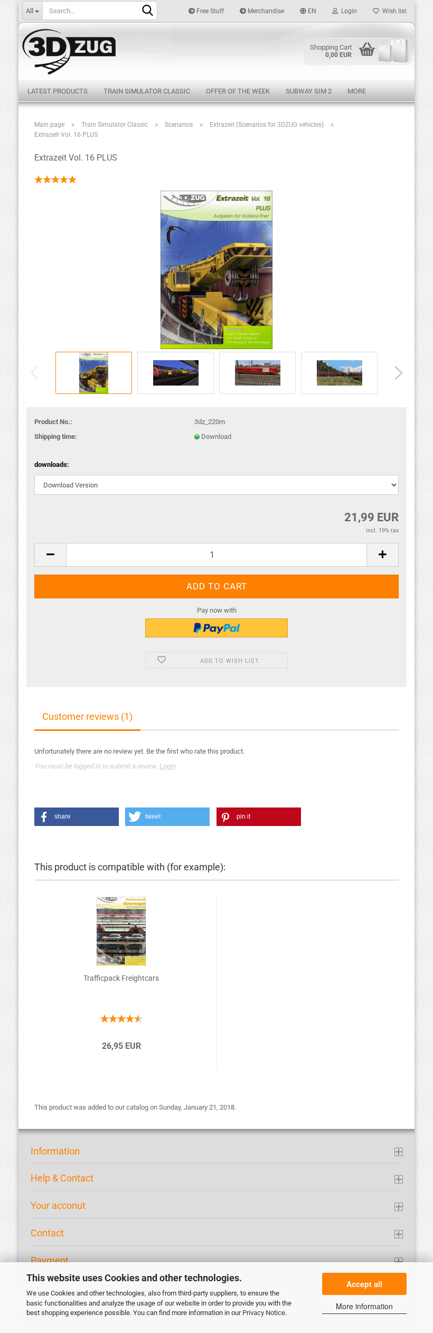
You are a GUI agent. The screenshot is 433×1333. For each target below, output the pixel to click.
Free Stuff (209, 11)
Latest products (57, 91)
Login (347, 11)
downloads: (51, 464)
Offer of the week (238, 91)
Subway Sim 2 (309, 91)
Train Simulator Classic (146, 91)
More (356, 91)
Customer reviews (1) (87, 716)
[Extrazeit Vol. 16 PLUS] (217, 269)
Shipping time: (55, 436)
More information (364, 1306)
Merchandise (265, 11)
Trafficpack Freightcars (121, 978)
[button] (76, 817)
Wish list (393, 11)
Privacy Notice (263, 1313)
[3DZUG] (216, 50)
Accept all (364, 1284)
